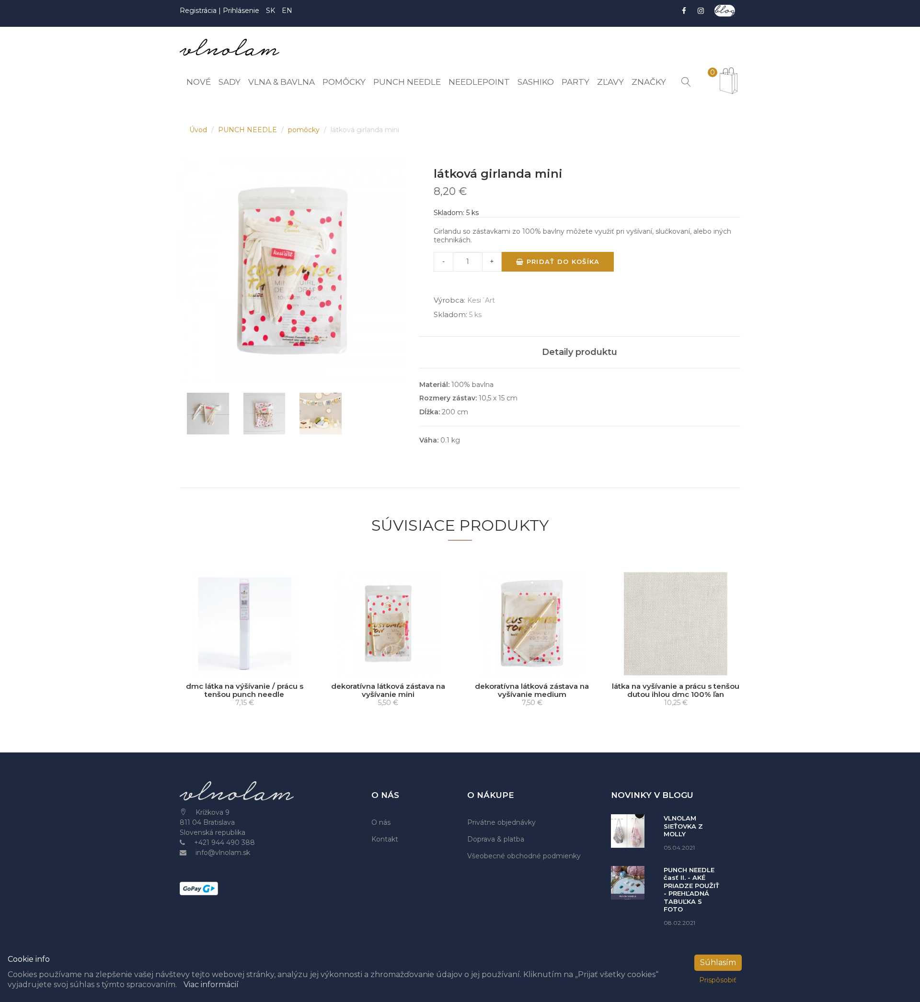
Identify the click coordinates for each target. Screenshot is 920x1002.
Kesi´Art (481, 300)
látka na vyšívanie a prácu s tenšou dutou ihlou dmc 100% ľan (675, 690)
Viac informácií (211, 984)
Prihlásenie (241, 10)
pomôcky (305, 129)
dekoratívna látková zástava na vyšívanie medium (532, 690)
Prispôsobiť (717, 980)
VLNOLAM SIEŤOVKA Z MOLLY (683, 826)
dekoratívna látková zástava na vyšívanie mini (388, 690)
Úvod (199, 129)
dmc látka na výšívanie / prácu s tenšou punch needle (244, 690)
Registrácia (199, 10)
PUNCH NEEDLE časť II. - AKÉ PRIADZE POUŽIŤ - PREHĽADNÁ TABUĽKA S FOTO (691, 889)
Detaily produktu (579, 352)
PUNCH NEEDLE (248, 129)
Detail (248, 666)
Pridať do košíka (561, 261)
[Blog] (725, 11)
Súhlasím (718, 962)
